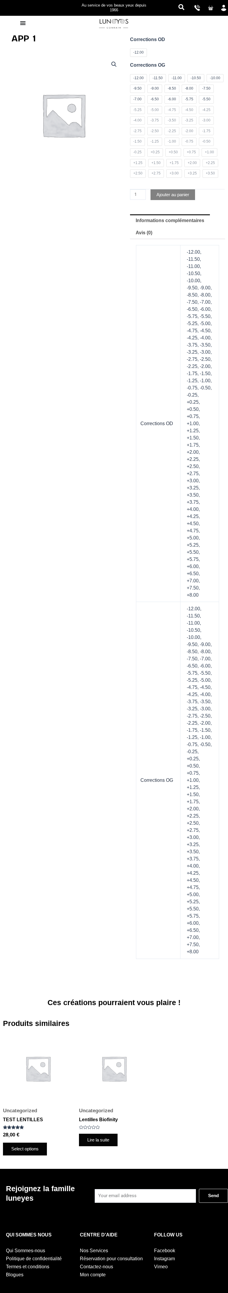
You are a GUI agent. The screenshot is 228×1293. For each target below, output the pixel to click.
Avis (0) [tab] (144, 232)
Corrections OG (147, 65)
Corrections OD (147, 39)
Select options (25, 1149)
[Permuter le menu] (23, 23)
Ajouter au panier (172, 194)
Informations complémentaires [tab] (170, 220)
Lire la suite (98, 1140)
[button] (181, 8)
